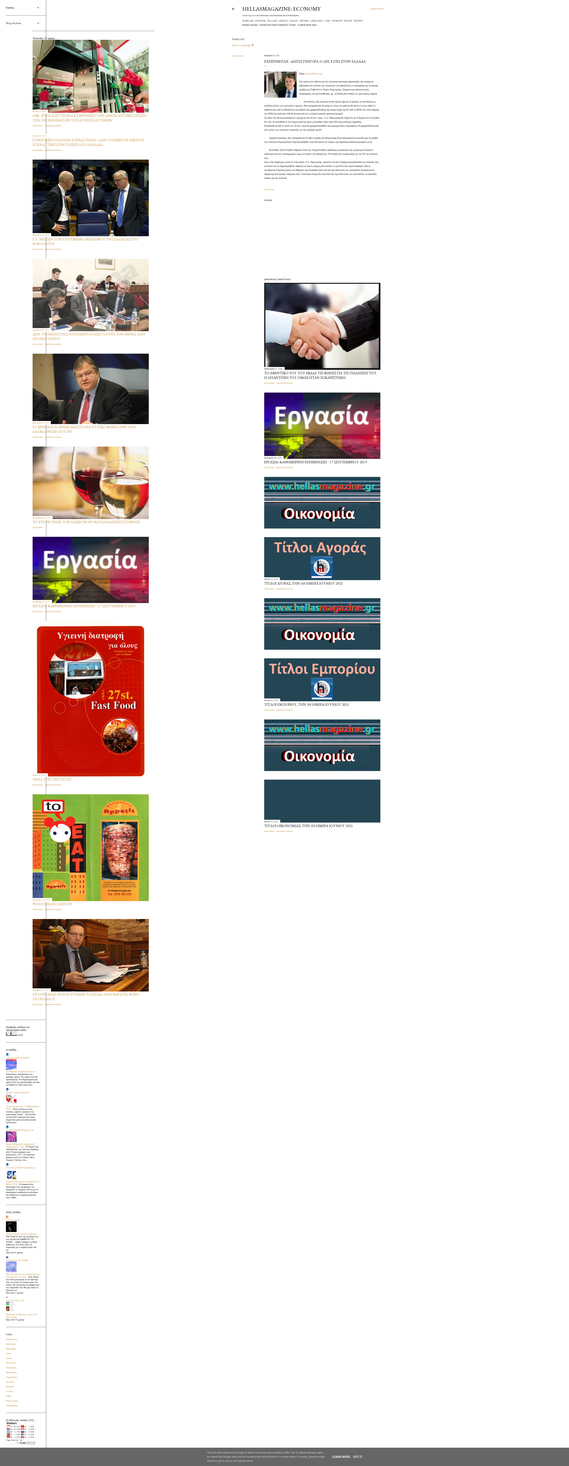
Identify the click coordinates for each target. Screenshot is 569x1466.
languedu (316, 21)
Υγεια (8, 1353)
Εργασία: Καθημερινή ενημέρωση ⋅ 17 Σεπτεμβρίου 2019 (315, 462)
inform (304, 21)
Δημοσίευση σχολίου (284, 383)
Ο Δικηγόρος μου (307, 25)
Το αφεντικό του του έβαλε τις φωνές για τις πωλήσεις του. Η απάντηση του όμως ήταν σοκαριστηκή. (320, 375)
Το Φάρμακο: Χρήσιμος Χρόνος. (20, 1071)
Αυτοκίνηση (11, 1367)
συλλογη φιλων (13, 1220)
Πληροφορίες (12, 1405)
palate (348, 21)
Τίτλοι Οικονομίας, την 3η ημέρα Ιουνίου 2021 (308, 825)
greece (283, 21)
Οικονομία (10, 1344)
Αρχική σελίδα (250, 25)
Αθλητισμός (11, 1372)
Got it (358, 1457)
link (327, 21)
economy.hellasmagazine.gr (20, 1167)
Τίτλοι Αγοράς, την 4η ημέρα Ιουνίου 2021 (303, 583)
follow (272, 21)
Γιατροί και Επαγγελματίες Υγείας (277, 25)
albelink (248, 21)
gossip (293, 21)
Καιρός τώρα (12, 1400)
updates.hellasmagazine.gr (20, 1130)
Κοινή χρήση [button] (237, 55)
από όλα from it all (15, 1300)
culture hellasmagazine (18, 1057)
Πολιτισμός (11, 1348)
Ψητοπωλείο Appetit (52, 904)
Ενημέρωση (11, 1339)
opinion (337, 21)
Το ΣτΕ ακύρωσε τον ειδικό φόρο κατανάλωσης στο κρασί (86, 522)
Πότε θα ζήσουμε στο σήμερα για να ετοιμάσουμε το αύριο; (22, 1275)
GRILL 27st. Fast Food (52, 779)
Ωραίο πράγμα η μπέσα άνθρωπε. (21, 1234)
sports (358, 21)
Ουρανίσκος (11, 1377)
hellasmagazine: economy (281, 8)
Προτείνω (10, 1382)
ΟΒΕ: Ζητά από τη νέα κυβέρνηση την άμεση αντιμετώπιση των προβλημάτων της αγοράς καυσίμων (89, 117)
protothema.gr (314, 73)
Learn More (341, 1457)
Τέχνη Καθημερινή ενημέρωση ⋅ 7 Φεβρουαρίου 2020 (21, 1145)
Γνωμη (9, 1358)
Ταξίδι (8, 1396)
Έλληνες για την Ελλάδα (17, 1260)
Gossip (9, 1391)
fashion (260, 21)
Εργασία (10, 1386)
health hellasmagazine (17, 1092)
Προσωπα (10, 1363)
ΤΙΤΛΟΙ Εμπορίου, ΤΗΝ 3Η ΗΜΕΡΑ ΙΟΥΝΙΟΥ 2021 (306, 704)
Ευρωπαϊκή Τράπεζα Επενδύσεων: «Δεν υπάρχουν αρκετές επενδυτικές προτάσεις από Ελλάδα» (88, 142)
